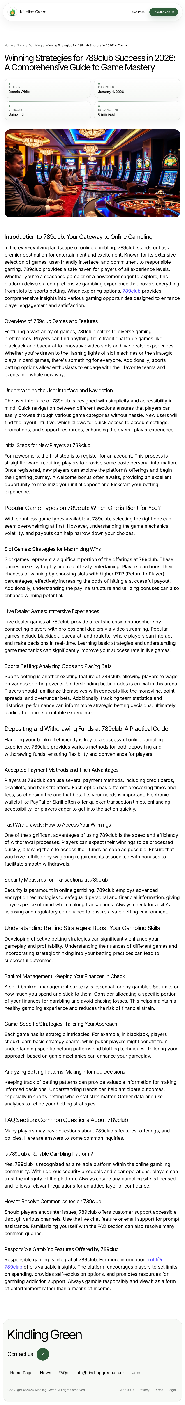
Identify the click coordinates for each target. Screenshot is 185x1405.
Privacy (144, 1390)
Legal (172, 1390)
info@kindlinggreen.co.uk (100, 1372)
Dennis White (19, 92)
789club (131, 291)
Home (9, 45)
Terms (158, 1390)
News (21, 45)
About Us (127, 1390)
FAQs (63, 1372)
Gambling (35, 45)
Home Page (21, 1372)
